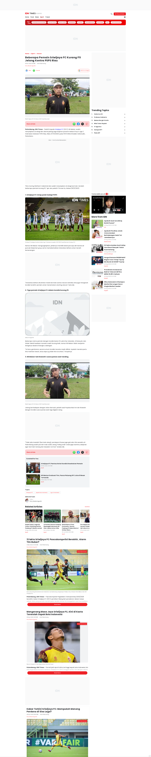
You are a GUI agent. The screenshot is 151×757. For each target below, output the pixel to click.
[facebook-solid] (78, 124)
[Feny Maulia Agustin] (27, 500)
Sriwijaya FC (59, 129)
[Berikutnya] (90, 590)
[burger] (125, 17)
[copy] (86, 124)
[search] (112, 14)
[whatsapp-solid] (74, 124)
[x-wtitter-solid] (82, 124)
